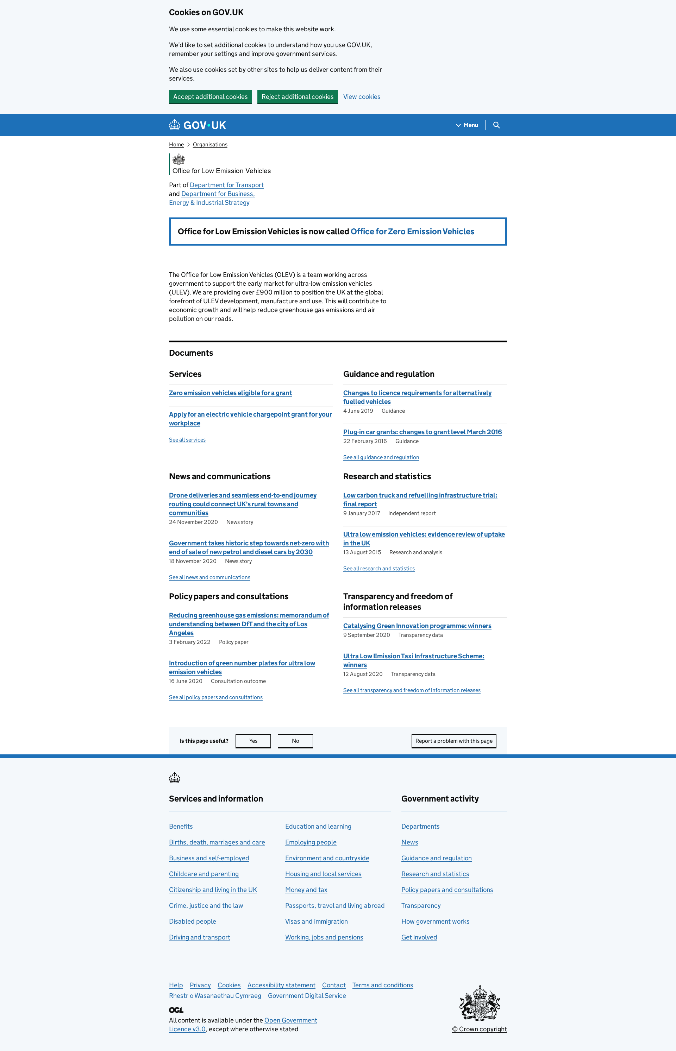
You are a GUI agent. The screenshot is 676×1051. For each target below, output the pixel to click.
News (409, 842)
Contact (334, 985)
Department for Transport (227, 185)
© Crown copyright (479, 1029)
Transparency (421, 905)
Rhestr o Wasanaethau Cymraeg (215, 996)
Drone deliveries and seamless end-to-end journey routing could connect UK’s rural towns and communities (243, 504)
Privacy (200, 985)
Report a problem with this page (454, 740)
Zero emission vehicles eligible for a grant (230, 393)
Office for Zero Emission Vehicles (413, 231)
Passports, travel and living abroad (335, 905)
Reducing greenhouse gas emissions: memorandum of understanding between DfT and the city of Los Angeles (249, 624)
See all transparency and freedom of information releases (412, 690)
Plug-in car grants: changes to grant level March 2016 (422, 432)
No (302, 740)
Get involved (419, 937)
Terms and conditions (382, 985)
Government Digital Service (307, 996)
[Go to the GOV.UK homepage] (197, 125)
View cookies (362, 96)
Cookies (229, 985)
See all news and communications (209, 577)
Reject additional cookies (298, 97)
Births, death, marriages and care (217, 842)
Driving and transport (199, 937)
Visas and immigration (316, 921)
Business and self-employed (209, 858)
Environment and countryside (327, 858)
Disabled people (192, 921)
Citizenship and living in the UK (213, 890)
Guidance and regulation (436, 858)
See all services (187, 439)
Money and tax (306, 890)
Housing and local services (323, 874)
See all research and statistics (379, 568)
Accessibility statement (281, 985)
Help (176, 985)
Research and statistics (435, 874)
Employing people (311, 842)
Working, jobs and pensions (324, 937)
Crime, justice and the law (206, 905)
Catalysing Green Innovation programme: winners (417, 626)
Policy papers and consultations (447, 890)
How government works (435, 921)
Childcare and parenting (204, 874)
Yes (260, 740)
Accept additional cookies (210, 97)
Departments (420, 826)
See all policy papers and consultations (216, 697)
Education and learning (318, 826)
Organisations (210, 144)
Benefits (181, 826)
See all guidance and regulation (381, 457)
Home (176, 144)
